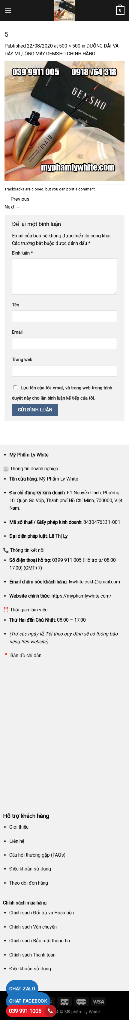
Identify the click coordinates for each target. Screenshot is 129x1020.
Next (12, 207)
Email (17, 332)
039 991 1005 (25, 1011)
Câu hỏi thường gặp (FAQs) (37, 855)
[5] (64, 120)
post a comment (80, 189)
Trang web (22, 359)
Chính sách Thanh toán (32, 955)
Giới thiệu (18, 827)
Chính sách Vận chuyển (33, 927)
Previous (16, 199)
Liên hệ (16, 841)
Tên (15, 305)
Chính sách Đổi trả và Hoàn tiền (41, 913)
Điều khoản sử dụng (30, 869)
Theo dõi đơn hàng (28, 883)
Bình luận (22, 253)
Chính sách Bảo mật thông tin (39, 941)
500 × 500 (69, 46)
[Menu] (8, 10)
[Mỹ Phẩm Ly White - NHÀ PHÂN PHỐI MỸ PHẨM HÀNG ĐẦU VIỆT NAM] (64, 10)
